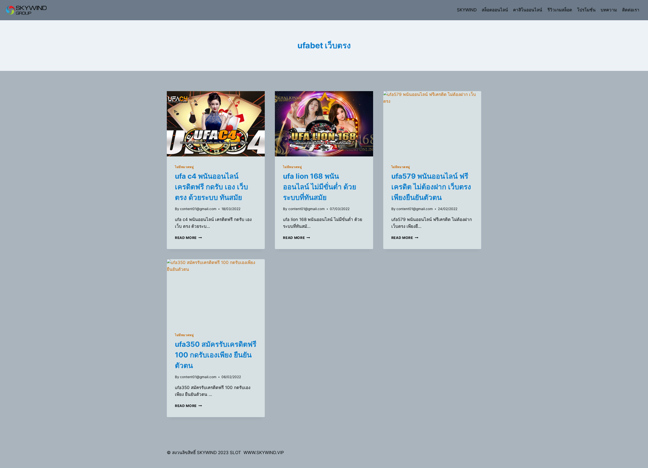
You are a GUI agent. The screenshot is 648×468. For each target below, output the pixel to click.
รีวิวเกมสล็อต (560, 9)
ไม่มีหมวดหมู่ (184, 167)
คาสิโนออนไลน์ (527, 9)
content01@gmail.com (198, 209)
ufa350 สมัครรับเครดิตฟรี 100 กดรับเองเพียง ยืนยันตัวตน (215, 355)
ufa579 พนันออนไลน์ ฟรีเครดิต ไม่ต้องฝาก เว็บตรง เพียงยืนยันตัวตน (431, 187)
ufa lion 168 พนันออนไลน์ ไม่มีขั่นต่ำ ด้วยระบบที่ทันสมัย (319, 187)
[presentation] (216, 123)
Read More (188, 238)
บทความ (609, 9)
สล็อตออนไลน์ (495, 9)
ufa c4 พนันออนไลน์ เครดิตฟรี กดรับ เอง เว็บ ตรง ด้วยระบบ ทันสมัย (211, 187)
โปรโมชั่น (586, 9)
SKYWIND (467, 9)
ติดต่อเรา (630, 9)
